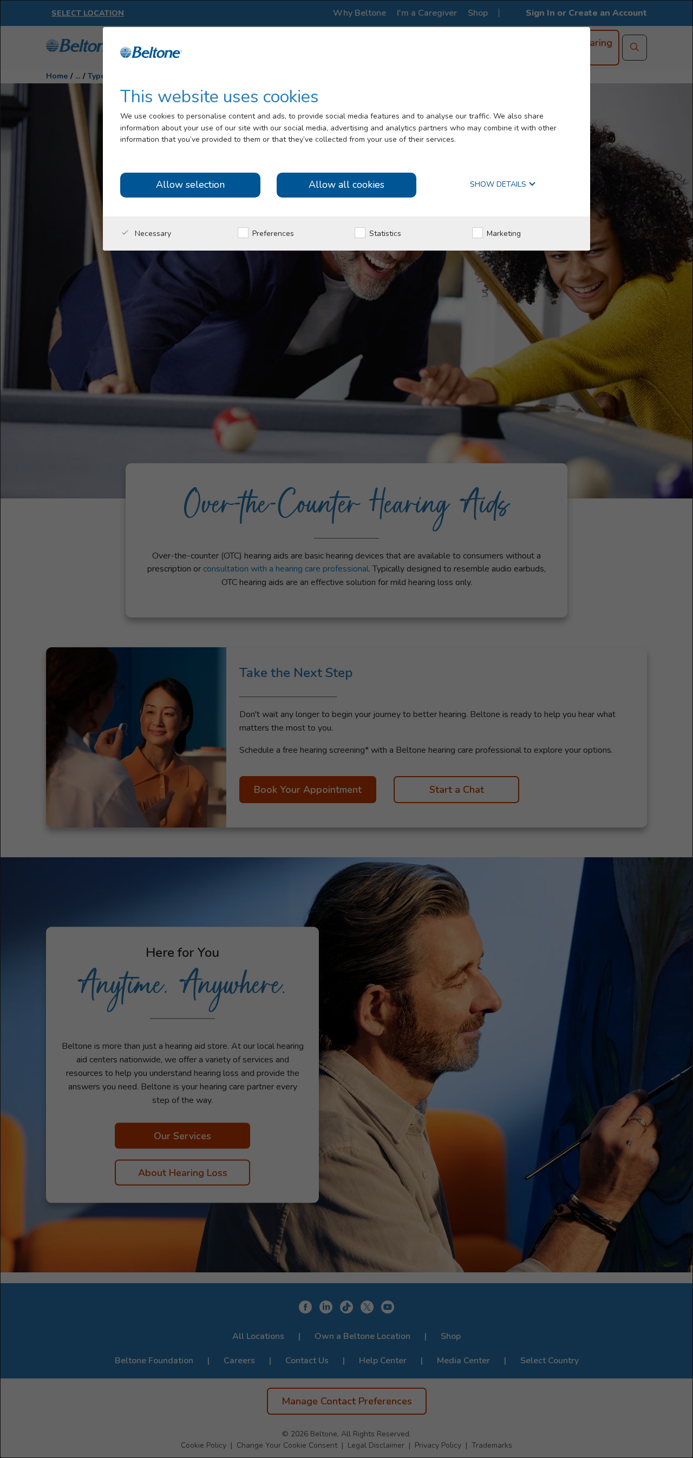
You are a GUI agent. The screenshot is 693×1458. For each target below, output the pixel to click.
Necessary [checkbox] (152, 233)
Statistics (384, 233)
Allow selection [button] (190, 184)
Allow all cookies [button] (346, 184)
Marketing (503, 233)
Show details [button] (499, 184)
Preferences (272, 233)
